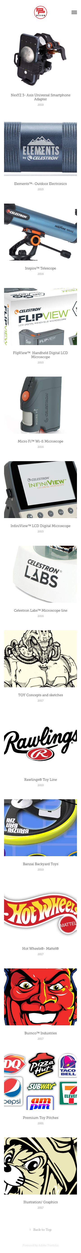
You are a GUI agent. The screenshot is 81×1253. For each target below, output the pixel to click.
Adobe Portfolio (48, 1245)
